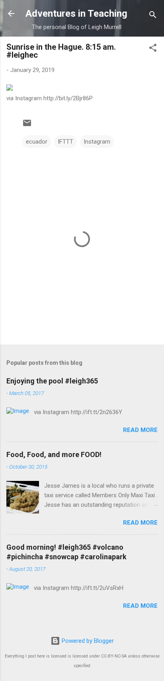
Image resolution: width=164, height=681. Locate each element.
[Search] (153, 16)
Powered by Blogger (87, 640)
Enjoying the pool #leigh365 (52, 381)
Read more (140, 430)
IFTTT (65, 141)
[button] (153, 49)
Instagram (97, 141)
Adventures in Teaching (76, 13)
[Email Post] (27, 125)
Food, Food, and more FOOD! (54, 454)
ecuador (36, 141)
